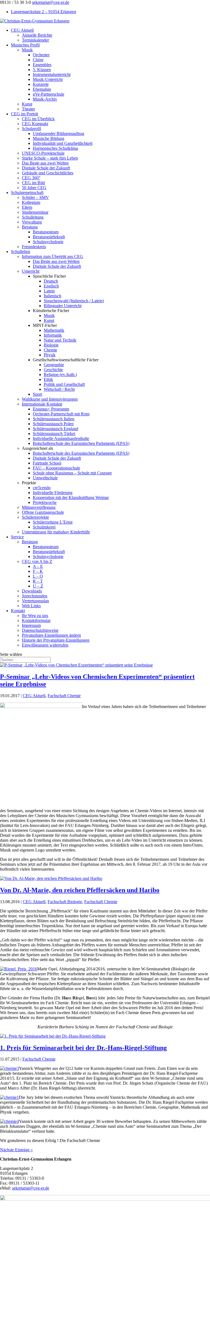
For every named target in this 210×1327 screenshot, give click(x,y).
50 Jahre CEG (34, 187)
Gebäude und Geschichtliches (47, 173)
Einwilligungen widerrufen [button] (45, 645)
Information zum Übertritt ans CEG (52, 256)
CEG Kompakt (35, 123)
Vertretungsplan (35, 600)
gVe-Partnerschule (48, 94)
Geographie (54, 364)
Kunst (27, 104)
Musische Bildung (48, 138)
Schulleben (20, 251)
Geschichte (53, 369)
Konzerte (41, 84)
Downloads (32, 591)
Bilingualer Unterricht (62, 305)
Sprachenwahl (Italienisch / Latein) (74, 300)
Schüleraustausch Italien (53, 418)
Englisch (51, 286)
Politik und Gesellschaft (64, 384)
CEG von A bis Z (37, 561)
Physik (50, 355)
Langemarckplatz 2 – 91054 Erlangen (43, 11)
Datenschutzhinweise (40, 630)
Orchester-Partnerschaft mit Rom (61, 414)
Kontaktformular (36, 620)
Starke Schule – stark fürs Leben (50, 158)
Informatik (53, 335)
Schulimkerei (44, 527)
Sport (37, 394)
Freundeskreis (34, 246)
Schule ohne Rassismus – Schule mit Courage (72, 473)
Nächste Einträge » (16, 1149)
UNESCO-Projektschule (43, 153)
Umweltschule (45, 477)
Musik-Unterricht (48, 79)
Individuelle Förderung (52, 492)
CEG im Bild (33, 182)
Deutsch (51, 281)
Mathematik (54, 330)
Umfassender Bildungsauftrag (58, 133)
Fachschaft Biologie (65, 901)
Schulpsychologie (48, 241)
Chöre (38, 59)
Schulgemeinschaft (27, 192)
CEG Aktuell (22, 30)
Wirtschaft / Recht (59, 389)
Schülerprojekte (35, 517)
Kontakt (18, 610)
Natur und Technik (60, 340)
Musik (27, 50)
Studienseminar (35, 212)
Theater (28, 109)
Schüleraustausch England (55, 428)
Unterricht (30, 271)
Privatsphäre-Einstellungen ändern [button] (51, 635)
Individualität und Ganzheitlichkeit (62, 143)
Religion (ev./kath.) (60, 374)
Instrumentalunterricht (52, 74)
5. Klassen (42, 69)
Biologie (51, 345)
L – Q (38, 576)
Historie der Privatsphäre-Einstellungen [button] (55, 640)
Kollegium (31, 202)
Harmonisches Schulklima (55, 148)
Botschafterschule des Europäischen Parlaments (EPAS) (81, 443)
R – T (38, 581)
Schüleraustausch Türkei (54, 433)
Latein (49, 291)
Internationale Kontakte (42, 404)
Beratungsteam (46, 232)
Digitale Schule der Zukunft (46, 168)
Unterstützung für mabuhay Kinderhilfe (56, 532)
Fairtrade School (47, 463)
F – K (38, 571)
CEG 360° (31, 177)
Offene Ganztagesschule (43, 512)
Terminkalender (35, 40)
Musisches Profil (25, 45)
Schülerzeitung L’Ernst (52, 522)
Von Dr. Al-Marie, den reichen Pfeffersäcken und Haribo (79, 890)
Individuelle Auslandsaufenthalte (61, 438)
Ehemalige (42, 89)
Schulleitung (32, 217)
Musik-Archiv (45, 99)
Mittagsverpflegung (39, 507)
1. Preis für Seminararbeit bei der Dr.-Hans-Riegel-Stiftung (83, 1047)
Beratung (30, 227)
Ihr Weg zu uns (35, 615)
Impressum (31, 625)
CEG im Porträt (24, 113)
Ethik (48, 379)
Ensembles (42, 64)
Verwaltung (32, 222)
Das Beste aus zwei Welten (45, 163)
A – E (38, 566)
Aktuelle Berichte (37, 35)
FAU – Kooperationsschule (56, 468)
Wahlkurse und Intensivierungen (50, 399)
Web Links (31, 605)
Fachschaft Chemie (64, 695)
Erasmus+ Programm (51, 409)
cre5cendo (42, 487)
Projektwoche (45, 502)
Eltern (27, 207)
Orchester (41, 54)
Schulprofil (31, 128)
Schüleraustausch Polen (53, 423)
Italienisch (52, 295)
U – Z (38, 586)
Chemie (50, 350)
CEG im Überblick (38, 118)
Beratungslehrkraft (49, 236)
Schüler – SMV (35, 197)
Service (17, 537)
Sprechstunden (34, 596)
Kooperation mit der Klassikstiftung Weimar (71, 497)
